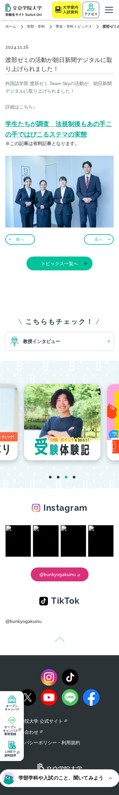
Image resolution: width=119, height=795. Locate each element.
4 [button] (74, 477)
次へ (99, 239)
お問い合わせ (24, 732)
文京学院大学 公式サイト (37, 721)
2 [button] (58, 477)
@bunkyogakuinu (23, 621)
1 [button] (50, 477)
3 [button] (66, 477)
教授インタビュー (41, 341)
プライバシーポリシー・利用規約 (45, 742)
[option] (62, 422)
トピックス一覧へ (59, 263)
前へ (20, 239)
